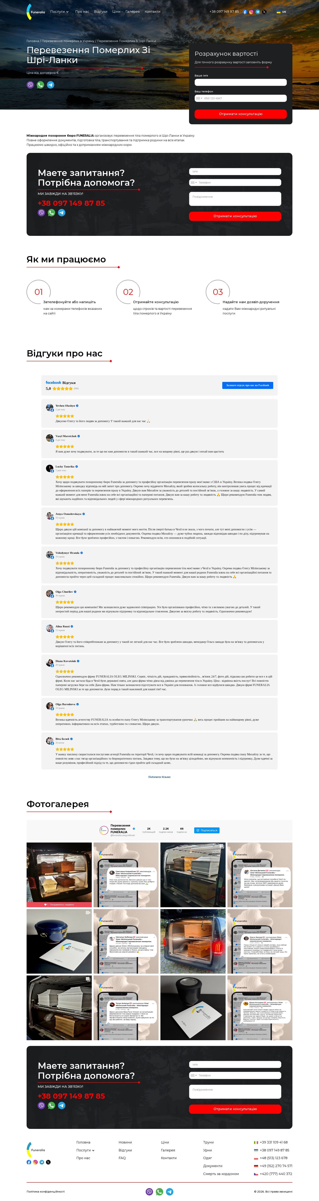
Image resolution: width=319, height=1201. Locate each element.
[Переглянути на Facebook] (49, 407)
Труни (208, 1142)
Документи (212, 1166)
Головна (33, 41)
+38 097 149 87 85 (71, 203)
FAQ (122, 1158)
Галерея (133, 12)
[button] (57, 11)
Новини (125, 1142)
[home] (36, 12)
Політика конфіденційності (46, 1191)
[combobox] (281, 11)
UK (284, 11)
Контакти (152, 12)
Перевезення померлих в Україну (68, 41)
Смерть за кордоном (221, 1174)
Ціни (116, 12)
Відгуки (100, 12)
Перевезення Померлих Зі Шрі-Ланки (126, 41)
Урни (207, 1150)
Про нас (82, 12)
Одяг (207, 1158)
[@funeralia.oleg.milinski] (104, 830)
